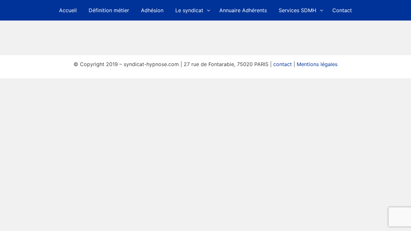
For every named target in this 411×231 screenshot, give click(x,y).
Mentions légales (317, 64)
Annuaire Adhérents (243, 10)
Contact (342, 10)
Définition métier (109, 10)
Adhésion (152, 10)
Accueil (68, 10)
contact (282, 64)
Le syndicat (189, 10)
